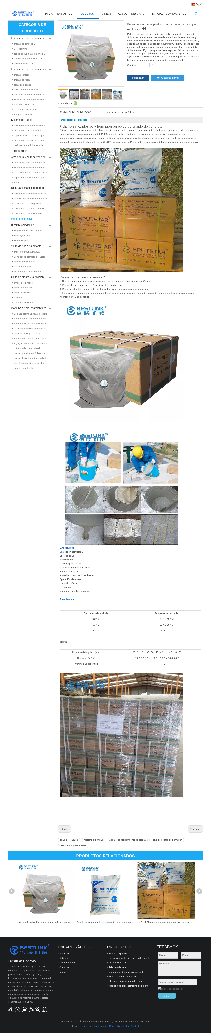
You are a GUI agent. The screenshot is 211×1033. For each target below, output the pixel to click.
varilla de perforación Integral (29, 94)
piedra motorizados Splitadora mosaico (34, 353)
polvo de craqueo (69, 839)
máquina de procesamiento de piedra (32, 308)
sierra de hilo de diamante (26, 246)
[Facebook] (11, 1009)
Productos (64, 953)
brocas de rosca (22, 79)
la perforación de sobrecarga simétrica (34, 135)
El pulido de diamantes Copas (29, 177)
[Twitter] (17, 1009)
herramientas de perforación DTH (30, 38)
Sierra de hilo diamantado (122, 976)
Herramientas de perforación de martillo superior (134, 958)
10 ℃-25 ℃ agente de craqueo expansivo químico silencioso (166, 922)
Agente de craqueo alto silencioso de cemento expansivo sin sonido (105, 922)
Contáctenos (66, 967)
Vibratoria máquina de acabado (30, 363)
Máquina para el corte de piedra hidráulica (34, 318)
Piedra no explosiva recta (73, 845)
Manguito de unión (23, 114)
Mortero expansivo (22, 218)
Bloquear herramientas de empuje (126, 981)
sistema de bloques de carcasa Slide (33, 140)
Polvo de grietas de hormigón (166, 839)
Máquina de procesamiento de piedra (128, 985)
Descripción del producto (74, 119)
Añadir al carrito (170, 77)
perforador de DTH (23, 63)
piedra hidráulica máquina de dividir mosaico (34, 358)
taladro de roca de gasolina (28, 203)
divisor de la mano (23, 282)
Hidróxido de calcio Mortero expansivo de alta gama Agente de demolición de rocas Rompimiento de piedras (44, 922)
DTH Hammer (21, 48)
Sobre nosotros (67, 962)
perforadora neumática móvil (29, 208)
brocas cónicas (21, 74)
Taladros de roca (117, 967)
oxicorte (18, 297)
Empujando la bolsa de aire (28, 230)
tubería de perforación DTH (28, 58)
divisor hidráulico (22, 292)
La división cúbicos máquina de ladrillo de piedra (34, 328)
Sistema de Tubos (21, 119)
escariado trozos (22, 84)
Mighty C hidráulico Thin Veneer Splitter (34, 343)
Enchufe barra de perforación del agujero (34, 99)
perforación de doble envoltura (30, 145)
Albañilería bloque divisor (27, 333)
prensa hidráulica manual (27, 251)
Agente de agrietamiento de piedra (127, 839)
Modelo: (64, 112)
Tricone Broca (19, 150)
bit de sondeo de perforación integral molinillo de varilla (34, 172)
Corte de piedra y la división (27, 277)
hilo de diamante (22, 266)
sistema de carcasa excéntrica (29, 130)
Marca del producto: (116, 112)
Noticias (63, 958)
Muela (17, 182)
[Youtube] (24, 1009)
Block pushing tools (22, 225)
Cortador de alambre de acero (29, 256)
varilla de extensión (24, 104)
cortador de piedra (23, 302)
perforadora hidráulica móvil (28, 213)
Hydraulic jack (21, 240)
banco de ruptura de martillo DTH (31, 53)
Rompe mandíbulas (24, 368)
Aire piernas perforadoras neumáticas (33, 198)
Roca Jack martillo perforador (28, 188)
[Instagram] (31, 1009)
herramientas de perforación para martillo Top (32, 69)
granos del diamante (24, 261)
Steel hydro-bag (22, 235)
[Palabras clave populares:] (196, 14)
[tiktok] (44, 1009)
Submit (167, 996)
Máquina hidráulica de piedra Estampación (34, 323)
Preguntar (138, 77)
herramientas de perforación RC (30, 125)
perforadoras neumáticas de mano (32, 193)
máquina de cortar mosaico (28, 348)
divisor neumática (23, 287)
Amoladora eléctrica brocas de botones (34, 162)
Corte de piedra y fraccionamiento (126, 972)
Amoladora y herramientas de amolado (32, 157)
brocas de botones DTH (26, 44)
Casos (62, 972)
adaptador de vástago (25, 109)
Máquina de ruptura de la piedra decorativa (34, 338)
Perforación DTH (117, 962)
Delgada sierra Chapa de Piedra (30, 313)
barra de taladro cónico (26, 89)
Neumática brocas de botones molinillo (34, 167)
